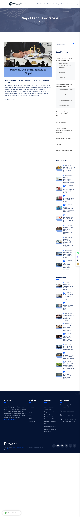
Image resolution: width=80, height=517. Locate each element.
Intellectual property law (63, 138)
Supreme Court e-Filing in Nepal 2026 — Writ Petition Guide (68, 338)
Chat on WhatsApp (13, 513)
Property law (62, 72)
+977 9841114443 (68, 415)
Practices (40, 4)
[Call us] (78, 260)
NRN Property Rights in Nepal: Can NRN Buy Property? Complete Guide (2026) (68, 243)
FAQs (30, 412)
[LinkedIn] (62, 446)
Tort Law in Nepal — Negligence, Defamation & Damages (64, 130)
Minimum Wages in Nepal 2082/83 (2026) (68, 200)
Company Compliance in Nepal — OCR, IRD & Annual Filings (51, 407)
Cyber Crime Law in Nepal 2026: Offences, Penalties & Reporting (69, 266)
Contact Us (32, 421)
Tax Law (58, 144)
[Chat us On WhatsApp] (70, 446)
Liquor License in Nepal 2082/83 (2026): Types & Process (68, 220)
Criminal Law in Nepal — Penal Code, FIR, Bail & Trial (65, 85)
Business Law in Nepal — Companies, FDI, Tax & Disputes (63, 114)
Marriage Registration (50, 426)
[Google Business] (66, 446)
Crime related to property (65, 100)
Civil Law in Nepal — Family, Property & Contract (64, 59)
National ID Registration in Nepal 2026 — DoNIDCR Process (68, 180)
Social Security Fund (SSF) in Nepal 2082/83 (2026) (67, 255)
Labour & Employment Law (64, 150)
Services (49, 4)
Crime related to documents (66, 89)
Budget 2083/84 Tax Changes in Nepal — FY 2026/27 (68, 297)
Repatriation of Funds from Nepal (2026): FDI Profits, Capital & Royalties (69, 366)
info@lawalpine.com (69, 411)
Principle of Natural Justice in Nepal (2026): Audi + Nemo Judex (27, 81)
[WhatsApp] (78, 253)
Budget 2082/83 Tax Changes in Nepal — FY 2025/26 (68, 307)
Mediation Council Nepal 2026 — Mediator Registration (68, 328)
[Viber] (78, 256)
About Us (32, 4)
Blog (57, 4)
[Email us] (78, 264)
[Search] (77, 4)
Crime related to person (65, 95)
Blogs (35, 21)
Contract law (62, 77)
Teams (63, 4)
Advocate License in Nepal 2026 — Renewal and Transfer (68, 318)
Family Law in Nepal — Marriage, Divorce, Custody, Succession (66, 65)
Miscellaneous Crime (64, 105)
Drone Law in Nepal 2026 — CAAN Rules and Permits (69, 356)
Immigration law (61, 122)
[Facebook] (54, 446)
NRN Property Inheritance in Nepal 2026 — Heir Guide (68, 376)
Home (25, 4)
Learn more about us (10, 419)
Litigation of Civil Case (50, 412)
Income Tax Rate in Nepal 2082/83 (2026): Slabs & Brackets (69, 170)
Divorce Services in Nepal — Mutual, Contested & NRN (49, 416)
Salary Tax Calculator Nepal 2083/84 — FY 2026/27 (68, 287)
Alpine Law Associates (19, 447)
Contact (69, 4)
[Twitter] (58, 446)
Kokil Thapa (8, 449)
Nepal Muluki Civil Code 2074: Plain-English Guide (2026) (68, 190)
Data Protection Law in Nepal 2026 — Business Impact (68, 348)
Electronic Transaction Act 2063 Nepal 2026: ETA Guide (68, 209)
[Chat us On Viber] (74, 446)
